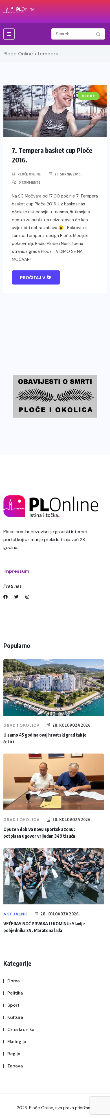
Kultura (15, 1017)
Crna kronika (20, 1029)
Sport (13, 1005)
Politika (15, 993)
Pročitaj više (36, 278)
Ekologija (16, 1042)
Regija (13, 1054)
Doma (13, 981)
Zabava (15, 1066)
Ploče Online (29, 174)
